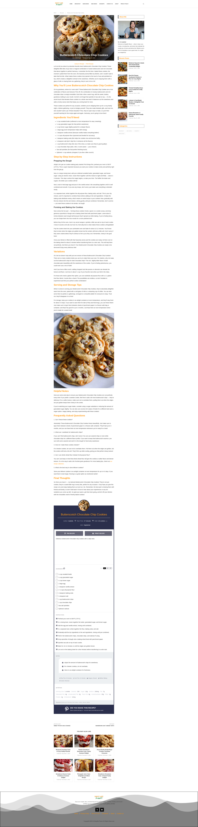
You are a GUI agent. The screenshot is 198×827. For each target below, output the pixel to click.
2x (107, 568)
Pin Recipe (70, 533)
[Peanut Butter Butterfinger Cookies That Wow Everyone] (104, 741)
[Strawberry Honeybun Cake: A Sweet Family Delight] (104, 765)
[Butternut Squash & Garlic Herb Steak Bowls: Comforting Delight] (122, 66)
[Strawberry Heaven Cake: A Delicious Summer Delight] (63, 765)
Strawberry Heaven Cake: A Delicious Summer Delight (63, 775)
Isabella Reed (77, 58)
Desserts (101, 3)
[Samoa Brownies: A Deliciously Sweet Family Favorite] (122, 116)
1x (104, 568)
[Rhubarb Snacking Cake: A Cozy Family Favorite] (63, 741)
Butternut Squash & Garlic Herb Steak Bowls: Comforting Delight (136, 64)
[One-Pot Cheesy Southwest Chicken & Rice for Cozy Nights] (122, 79)
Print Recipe (89, 64)
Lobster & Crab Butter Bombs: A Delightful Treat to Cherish (136, 102)
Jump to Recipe (79, 64)
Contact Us (110, 3)
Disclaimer (105, 813)
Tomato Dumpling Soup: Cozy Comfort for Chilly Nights (136, 89)
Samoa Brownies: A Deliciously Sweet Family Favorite (136, 114)
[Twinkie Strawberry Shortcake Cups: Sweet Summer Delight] (83, 741)
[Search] (143, 4)
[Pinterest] (102, 810)
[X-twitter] (97, 810)
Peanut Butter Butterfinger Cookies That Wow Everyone (104, 751)
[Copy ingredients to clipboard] (64, 568)
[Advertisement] (84, 552)
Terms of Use (95, 813)
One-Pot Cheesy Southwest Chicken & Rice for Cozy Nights (135, 77)
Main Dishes (86, 3)
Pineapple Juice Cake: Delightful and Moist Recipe (83, 775)
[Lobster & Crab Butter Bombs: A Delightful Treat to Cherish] (122, 104)
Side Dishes (94, 3)
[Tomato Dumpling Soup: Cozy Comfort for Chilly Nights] (122, 91)
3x (110, 568)
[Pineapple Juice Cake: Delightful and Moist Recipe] (83, 765)
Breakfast (77, 3)
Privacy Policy (124, 3)
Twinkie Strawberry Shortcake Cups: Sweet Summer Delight (84, 751)
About (116, 3)
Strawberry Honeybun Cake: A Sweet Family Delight (104, 775)
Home (71, 3)
